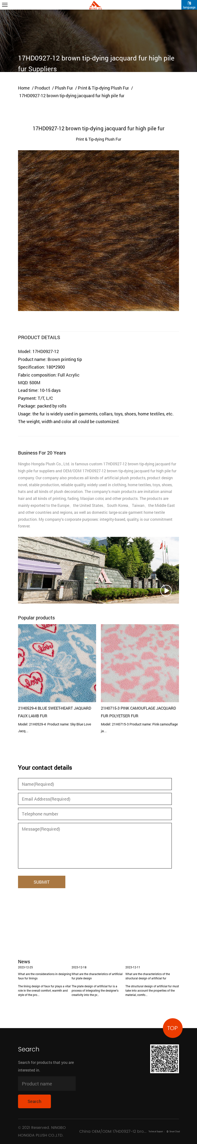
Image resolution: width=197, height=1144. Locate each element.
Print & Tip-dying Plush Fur (103, 88)
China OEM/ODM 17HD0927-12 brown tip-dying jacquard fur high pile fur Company (113, 1131)
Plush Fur (64, 88)
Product (42, 88)
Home (24, 88)
